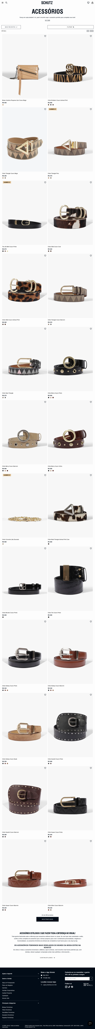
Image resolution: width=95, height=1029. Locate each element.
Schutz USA (5, 998)
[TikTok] (69, 987)
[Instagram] (66, 987)
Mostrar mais (47, 919)
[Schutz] (47, 2)
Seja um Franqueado (8, 982)
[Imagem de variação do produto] (3, 105)
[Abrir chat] (90, 1023)
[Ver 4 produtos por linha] (88, 31)
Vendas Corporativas (8, 990)
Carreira (4, 988)
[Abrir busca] (6, 3)
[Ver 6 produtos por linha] (92, 31)
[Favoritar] (45, 36)
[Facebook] (72, 987)
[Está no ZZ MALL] (88, 985)
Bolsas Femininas (7, 1007)
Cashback (5, 995)
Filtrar (69, 27)
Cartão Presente (7, 993)
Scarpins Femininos (8, 1015)
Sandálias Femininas (8, 1012)
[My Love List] (88, 3)
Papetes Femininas (7, 1017)
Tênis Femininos (7, 1010)
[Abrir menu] (2, 3)
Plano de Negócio (7, 985)
